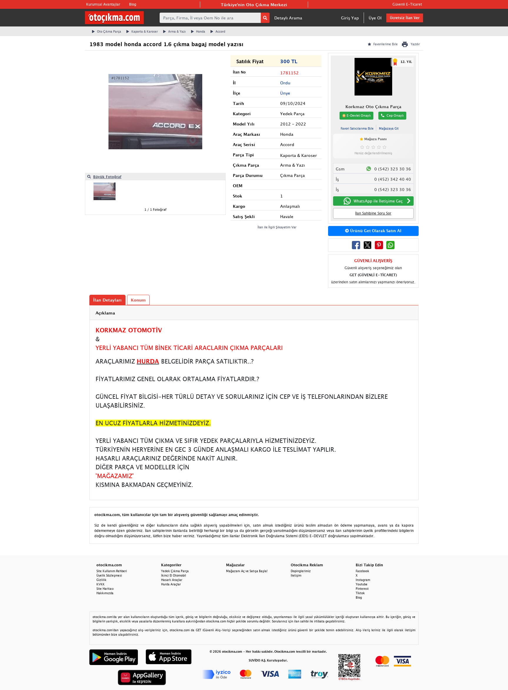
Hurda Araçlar (171, 584)
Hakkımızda (104, 593)
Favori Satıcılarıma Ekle (357, 128)
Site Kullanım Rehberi (111, 571)
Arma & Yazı (177, 31)
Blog (132, 4)
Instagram (363, 580)
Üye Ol (375, 17)
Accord (220, 31)
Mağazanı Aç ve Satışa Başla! (247, 571)
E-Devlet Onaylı (358, 115)
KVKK (100, 584)
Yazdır (415, 44)
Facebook (362, 571)
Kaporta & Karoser (144, 31)
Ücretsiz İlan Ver (405, 18)
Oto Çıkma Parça (109, 31)
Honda (200, 31)
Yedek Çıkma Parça (175, 571)
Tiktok (360, 593)
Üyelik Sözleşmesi (109, 575)
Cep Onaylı (395, 115)
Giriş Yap (350, 17)
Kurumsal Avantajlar (103, 4)
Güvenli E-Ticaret (407, 4)
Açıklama (105, 312)
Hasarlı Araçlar (171, 580)
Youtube (361, 584)
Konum (138, 299)
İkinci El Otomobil (173, 575)
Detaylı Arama (288, 17)
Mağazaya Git (389, 128)
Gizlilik (101, 580)
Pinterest (362, 588)
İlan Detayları (107, 299)
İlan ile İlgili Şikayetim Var (277, 227)
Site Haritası (105, 588)
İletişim (296, 575)
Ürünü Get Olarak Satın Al (375, 230)
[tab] (254, 313)
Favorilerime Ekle (385, 44)
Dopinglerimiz (301, 571)
